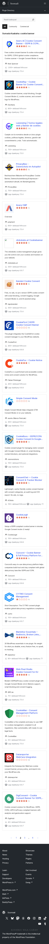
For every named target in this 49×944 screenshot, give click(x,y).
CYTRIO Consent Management (24, 595)
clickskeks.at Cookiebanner (29, 240)
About (4, 850)
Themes (29, 854)
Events (28, 874)
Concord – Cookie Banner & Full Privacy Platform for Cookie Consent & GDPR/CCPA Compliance (28, 554)
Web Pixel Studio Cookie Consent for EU (27, 670)
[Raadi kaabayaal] (33, 19)
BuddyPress (8, 902)
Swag (29, 882)
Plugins (28, 859)
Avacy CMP (21, 205)
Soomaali (11, 912)
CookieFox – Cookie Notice (29, 360)
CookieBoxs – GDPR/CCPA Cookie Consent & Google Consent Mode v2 (29, 437)
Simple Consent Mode (26, 398)
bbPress (7, 898)
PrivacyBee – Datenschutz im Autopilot (28, 165)
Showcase (30, 850)
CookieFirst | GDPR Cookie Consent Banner (27, 323)
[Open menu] (45, 3)
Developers (7, 878)
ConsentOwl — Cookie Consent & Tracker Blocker (29, 478)
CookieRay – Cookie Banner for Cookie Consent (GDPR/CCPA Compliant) (29, 83)
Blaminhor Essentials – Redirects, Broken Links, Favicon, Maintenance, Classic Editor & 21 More (28, 633)
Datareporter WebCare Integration (26, 755)
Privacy (5, 863)
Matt (5, 894)
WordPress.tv (9, 882)
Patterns (29, 863)
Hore (11, 837)
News (4, 854)
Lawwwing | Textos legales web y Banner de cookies (29, 124)
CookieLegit (22, 515)
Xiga (38, 837)
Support (5, 874)
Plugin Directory (8, 10)
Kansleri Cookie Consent (28, 281)
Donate (30, 878)
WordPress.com (10, 890)
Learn (4, 870)
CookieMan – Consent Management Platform (27, 711)
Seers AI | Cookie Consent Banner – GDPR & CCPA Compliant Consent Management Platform (29, 42)
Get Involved (31, 870)
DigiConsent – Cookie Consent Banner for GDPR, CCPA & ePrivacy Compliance (29, 797)
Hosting (5, 859)
